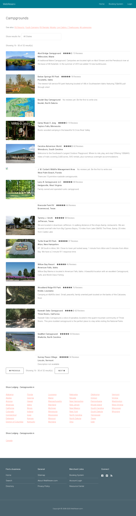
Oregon (94, 398)
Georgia (30, 398)
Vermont (115, 394)
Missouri (52, 418)
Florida (30, 394)
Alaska (9, 398)
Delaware (10, 418)
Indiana (30, 411)
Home (101, 4)
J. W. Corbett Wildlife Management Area (56, 169)
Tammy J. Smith (45, 218)
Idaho (29, 405)
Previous (15, 371)
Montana (52, 422)
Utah (93, 422)
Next (60, 371)
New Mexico (74, 408)
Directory (10, 486)
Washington (117, 401)
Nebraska (73, 394)
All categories (86, 27)
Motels (53, 27)
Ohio (71, 422)
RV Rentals (44, 27)
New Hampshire (76, 401)
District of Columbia (14, 422)
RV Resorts (19, 27)
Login (130, 4)
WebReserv (9, 4)
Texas (93, 418)
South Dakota (97, 411)
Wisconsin (116, 408)
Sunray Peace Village (47, 357)
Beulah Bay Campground (49, 100)
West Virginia (117, 405)
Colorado (10, 411)
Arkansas (10, 405)
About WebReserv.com (48, 480)
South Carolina (97, 408)
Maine (50, 398)
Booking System (116, 4)
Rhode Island (96, 405)
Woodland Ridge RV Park (49, 287)
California (10, 408)
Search (9, 480)
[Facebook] (102, 476)
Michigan (52, 408)
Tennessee (95, 415)
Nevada (72, 398)
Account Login (75, 480)
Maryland (52, 405)
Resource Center (76, 486)
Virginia (115, 398)
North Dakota (75, 418)
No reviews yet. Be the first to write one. (80, 100)
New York (73, 411)
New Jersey (74, 405)
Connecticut (11, 415)
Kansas (30, 418)
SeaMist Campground (48, 334)
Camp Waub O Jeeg (47, 123)
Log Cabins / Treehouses (68, 27)
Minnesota (52, 411)
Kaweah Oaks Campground (50, 310)
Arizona (9, 401)
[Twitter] (107, 476)
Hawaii (30, 401)
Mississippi (53, 415)
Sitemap (41, 475)
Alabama (9, 394)
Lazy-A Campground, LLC (49, 182)
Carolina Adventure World (50, 146)
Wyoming (116, 411)
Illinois (29, 408)
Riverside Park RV (46, 205)
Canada (9, 440)
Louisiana (52, 394)
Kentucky (31, 422)
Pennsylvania (96, 401)
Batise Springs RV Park (48, 76)
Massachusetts (55, 401)
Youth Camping (32, 27)
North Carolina (75, 415)
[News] (111, 476)
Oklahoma (95, 394)
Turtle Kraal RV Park (47, 241)
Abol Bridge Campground (49, 53)
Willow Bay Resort (46, 264)
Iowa (29, 415)
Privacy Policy (44, 486)
